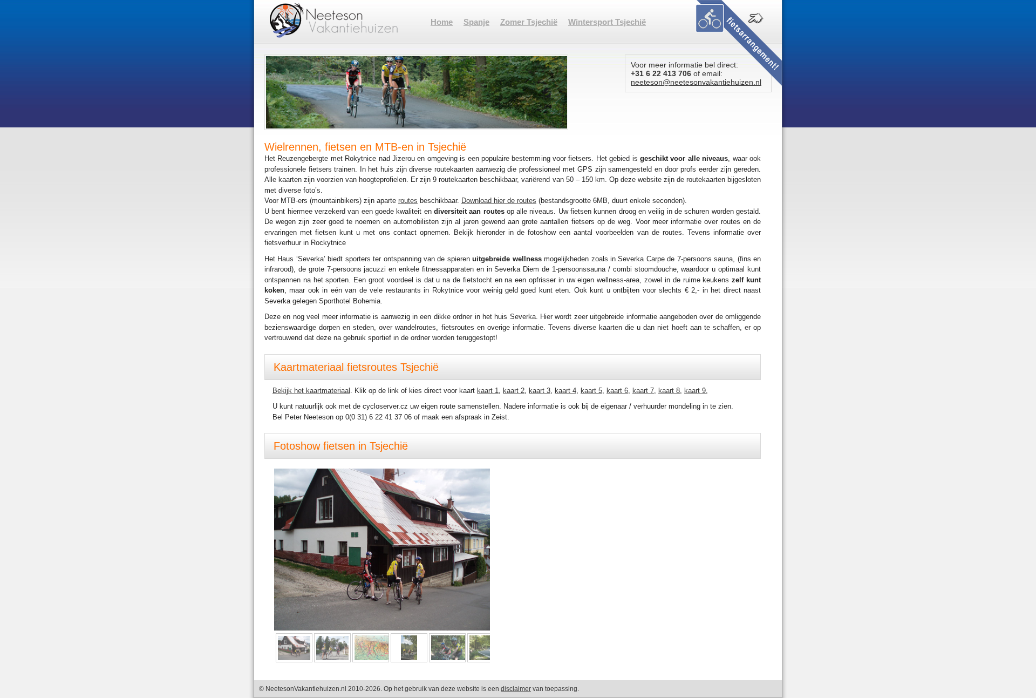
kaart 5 (591, 391)
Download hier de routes (498, 200)
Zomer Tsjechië (528, 21)
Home (442, 21)
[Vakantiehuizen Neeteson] (333, 20)
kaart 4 (565, 391)
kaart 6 (617, 391)
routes (408, 200)
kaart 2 (513, 391)
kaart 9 (695, 391)
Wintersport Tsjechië (607, 21)
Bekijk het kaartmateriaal (311, 391)
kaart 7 (643, 391)
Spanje (476, 21)
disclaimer (516, 689)
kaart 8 (669, 391)
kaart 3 (539, 391)
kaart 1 (488, 391)
